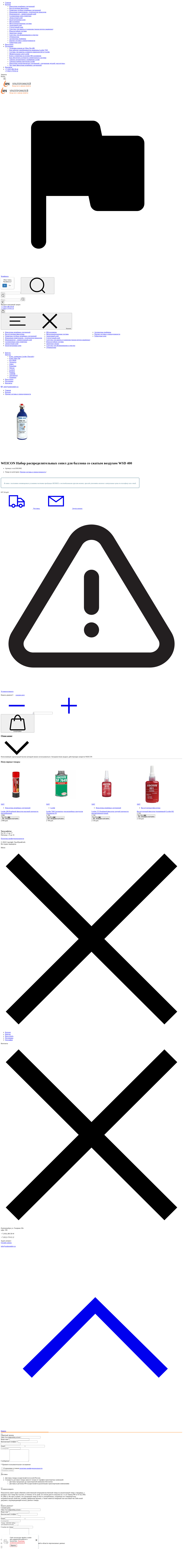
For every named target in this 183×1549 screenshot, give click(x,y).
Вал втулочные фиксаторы (19, 8)
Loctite (52, 808)
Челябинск (5, 276)
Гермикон (12, 377)
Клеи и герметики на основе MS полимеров (25, 56)
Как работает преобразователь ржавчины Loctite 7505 (28, 50)
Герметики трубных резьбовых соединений (25, 10)
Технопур (12, 362)
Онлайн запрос (6, 1243)
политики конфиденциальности (30, 1468)
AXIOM (12, 374)
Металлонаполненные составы (20, 23)
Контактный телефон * (9, 1442)
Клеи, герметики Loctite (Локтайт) (21, 356)
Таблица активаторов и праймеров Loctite (24, 59)
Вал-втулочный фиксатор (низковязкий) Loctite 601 (155, 811)
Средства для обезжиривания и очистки (23, 35)
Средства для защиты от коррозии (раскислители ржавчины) (31, 29)
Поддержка (9, 46)
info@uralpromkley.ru (10, 387)
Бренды (8, 1034)
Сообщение (5, 1461)
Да (5, 285)
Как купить (9, 44)
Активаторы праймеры (17, 39)
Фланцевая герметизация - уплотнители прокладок (27, 12)
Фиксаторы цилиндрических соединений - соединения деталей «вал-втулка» (37, 63)
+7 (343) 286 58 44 (11, 69)
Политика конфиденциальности (17, 1542)
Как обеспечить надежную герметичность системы (27, 58)
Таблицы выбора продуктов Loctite (22, 61)
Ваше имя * (5, 1439)
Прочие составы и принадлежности (22, 40)
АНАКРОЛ (13, 375)
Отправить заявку (7, 1470)
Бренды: (8, 355)
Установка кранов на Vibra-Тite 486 (22, 48)
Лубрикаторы (14, 37)
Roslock (12, 372)
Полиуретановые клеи (17, 20)
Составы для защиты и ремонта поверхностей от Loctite (29, 52)
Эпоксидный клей (16, 18)
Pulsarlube (12, 366)
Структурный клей (16, 27)
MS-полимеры (14, 21)
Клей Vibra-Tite (14, 358)
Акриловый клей (15, 25)
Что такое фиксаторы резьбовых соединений (25, 65)
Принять (13, 1545)
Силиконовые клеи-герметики (20, 16)
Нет (10, 285)
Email (3, 1446)
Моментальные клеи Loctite (19, 54)
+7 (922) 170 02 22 (11, 71)
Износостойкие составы (18, 31)
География (9, 1040)
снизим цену (20, 695)
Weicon (11, 368)
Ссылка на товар (7, 1527)
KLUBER (12, 360)
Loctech (12, 370)
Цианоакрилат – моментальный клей (22, 14)
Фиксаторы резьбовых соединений (22, 6)
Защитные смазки (15, 33)
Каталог (8, 4)
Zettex (11, 364)
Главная (8, 2)
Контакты (8, 67)
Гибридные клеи (15, 42)
